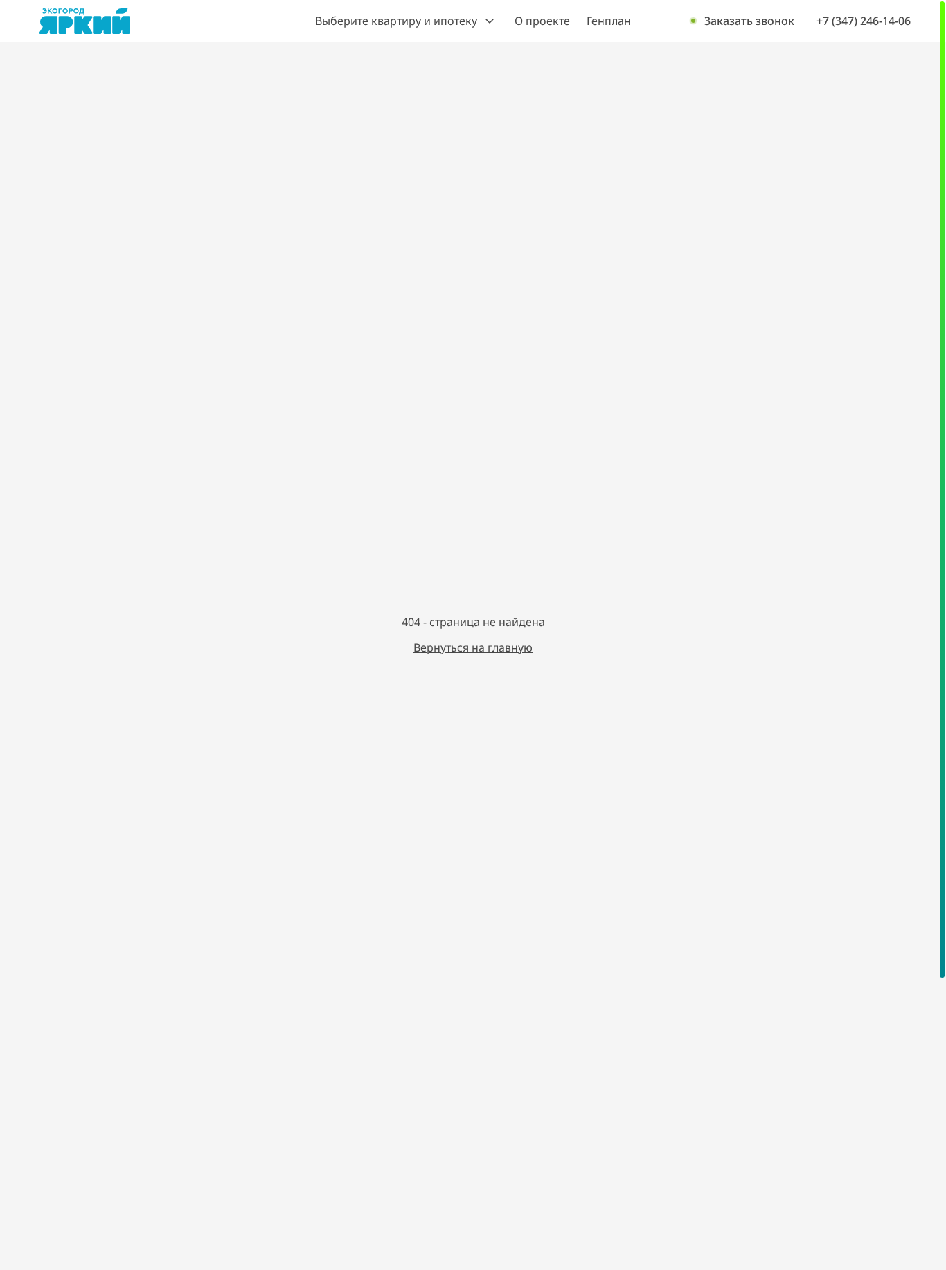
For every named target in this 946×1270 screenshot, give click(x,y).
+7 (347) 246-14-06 (863, 21)
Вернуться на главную (473, 647)
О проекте (542, 20)
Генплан (609, 20)
